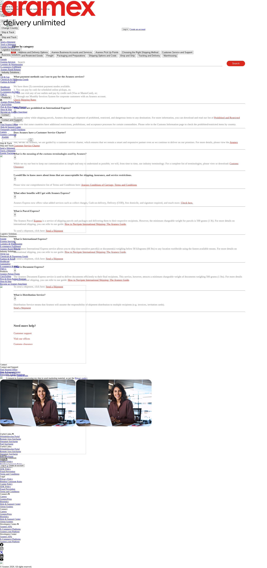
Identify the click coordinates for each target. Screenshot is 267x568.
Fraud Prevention (7, 471)
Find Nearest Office (9, 124)
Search (236, 63)
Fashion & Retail (7, 82)
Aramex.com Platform (9, 531)
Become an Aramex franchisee (13, 112)
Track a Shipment (8, 44)
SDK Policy (5, 469)
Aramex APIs (6, 526)
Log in (125, 29)
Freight (3, 59)
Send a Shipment (7, 42)
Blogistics (4, 501)
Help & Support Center (10, 127)
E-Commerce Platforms (10, 529)
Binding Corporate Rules (11, 481)
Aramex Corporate (8, 134)
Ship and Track (9, 37)
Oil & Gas (4, 77)
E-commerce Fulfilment (10, 67)
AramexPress (6, 499)
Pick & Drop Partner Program (13, 107)
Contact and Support (12, 120)
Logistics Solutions (11, 50)
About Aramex (6, 506)
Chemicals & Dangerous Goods (14, 79)
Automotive (5, 89)
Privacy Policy (6, 479)
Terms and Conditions (9, 474)
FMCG (3, 94)
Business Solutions (11, 55)
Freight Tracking (7, 47)
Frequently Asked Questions (12, 129)
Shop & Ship (6, 109)
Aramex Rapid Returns (10, 69)
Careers (3, 132)
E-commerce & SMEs (10, 92)
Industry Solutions (10, 72)
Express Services (7, 62)
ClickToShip (6, 104)
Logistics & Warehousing (11, 64)
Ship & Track (8, 32)
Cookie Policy (6, 484)
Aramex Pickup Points (10, 102)
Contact (5, 115)
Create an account (137, 29)
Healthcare (5, 87)
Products (6, 97)
